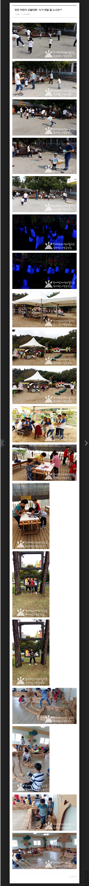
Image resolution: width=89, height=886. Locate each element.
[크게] (86, 874)
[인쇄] (86, 883)
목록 (1, 443)
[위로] (86, 879)
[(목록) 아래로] (86, 881)
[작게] (86, 876)
